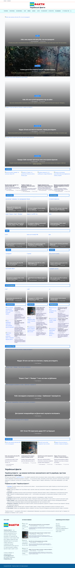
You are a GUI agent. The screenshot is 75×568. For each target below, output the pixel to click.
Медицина (58, 10)
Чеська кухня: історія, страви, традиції (63, 319)
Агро (38, 10)
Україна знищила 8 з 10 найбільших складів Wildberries (45, 185)
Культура (51, 10)
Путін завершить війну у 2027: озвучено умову (41, 318)
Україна (6, 10)
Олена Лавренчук (35, 71)
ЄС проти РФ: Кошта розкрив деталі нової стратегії (15, 244)
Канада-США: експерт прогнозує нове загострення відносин (37, 159)
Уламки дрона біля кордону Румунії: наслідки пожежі (37, 69)
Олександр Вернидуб (34, 41)
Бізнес (34, 10)
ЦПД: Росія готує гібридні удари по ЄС (37, 278)
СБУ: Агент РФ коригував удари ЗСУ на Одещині (37, 431)
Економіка (19, 10)
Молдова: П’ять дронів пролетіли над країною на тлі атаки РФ (36, 244)
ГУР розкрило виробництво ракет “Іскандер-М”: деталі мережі (19, 309)
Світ (25, 10)
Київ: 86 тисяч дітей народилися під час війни (37, 99)
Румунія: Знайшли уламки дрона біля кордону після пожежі (58, 263)
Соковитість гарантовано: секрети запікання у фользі (63, 329)
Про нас (58, 523)
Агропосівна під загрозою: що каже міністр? (14, 299)
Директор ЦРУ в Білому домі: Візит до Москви (59, 244)
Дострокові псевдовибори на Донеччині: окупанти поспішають (37, 413)
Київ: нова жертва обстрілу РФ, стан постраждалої (37, 39)
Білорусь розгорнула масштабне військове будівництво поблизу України (61, 186)
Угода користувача (60, 530)
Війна (29, 10)
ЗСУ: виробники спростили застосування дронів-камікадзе (19, 322)
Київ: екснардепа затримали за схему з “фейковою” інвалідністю (37, 396)
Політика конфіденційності (62, 528)
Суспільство (66, 10)
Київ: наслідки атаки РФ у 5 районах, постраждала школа (58, 278)
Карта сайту (58, 531)
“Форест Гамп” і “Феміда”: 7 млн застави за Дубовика (37, 378)
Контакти (58, 525)
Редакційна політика (60, 526)
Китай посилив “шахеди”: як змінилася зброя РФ (11, 185)
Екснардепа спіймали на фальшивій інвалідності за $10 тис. (37, 224)
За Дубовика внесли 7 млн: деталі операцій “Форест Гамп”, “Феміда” (15, 224)
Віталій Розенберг (34, 161)
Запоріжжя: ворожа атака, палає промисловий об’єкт (15, 278)
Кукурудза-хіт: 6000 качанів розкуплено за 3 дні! (35, 299)
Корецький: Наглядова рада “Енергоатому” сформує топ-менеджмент (14, 208)
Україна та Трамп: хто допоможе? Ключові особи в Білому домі (28, 186)
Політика (12, 10)
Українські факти (37, 7)
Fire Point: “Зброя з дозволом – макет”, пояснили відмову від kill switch (20, 334)
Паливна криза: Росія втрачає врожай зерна (58, 299)
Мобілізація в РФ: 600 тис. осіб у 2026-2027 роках (36, 263)
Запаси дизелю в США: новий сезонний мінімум (58, 224)
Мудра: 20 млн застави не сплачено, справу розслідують (37, 129)
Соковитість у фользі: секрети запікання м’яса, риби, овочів (41, 327)
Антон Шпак (18, 311)
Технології (44, 10)
